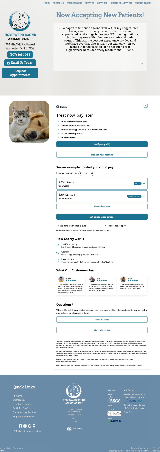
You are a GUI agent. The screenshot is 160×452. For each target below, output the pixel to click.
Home (46, 3)
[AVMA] (114, 421)
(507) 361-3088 (76, 415)
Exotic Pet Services (22, 408)
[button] (102, 184)
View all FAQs (102, 319)
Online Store (142, 3)
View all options (102, 206)
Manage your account (102, 154)
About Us (58, 3)
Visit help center (102, 330)
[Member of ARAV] (114, 399)
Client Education (121, 3)
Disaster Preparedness (24, 404)
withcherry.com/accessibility (66, 361)
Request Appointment (23, 416)
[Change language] (146, 106)
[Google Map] (34, 425)
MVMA (111, 409)
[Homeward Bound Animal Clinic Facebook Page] (20, 425)
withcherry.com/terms (67, 353)
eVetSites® (154, 448)
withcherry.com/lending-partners (134, 351)
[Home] (20, 25)
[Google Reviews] (29, 425)
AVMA (110, 418)
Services (102, 3)
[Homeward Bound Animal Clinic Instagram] (25, 425)
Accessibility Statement (11, 448)
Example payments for (67, 173)
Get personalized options (102, 217)
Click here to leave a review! (27, 431)
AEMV (110, 405)
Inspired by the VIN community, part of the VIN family (134, 450)
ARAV (110, 394)
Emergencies (74, 3)
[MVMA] (114, 413)
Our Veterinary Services (24, 412)
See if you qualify (102, 144)
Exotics (89, 3)
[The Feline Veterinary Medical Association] (133, 400)
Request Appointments (20, 73)
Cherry (75, 310)
